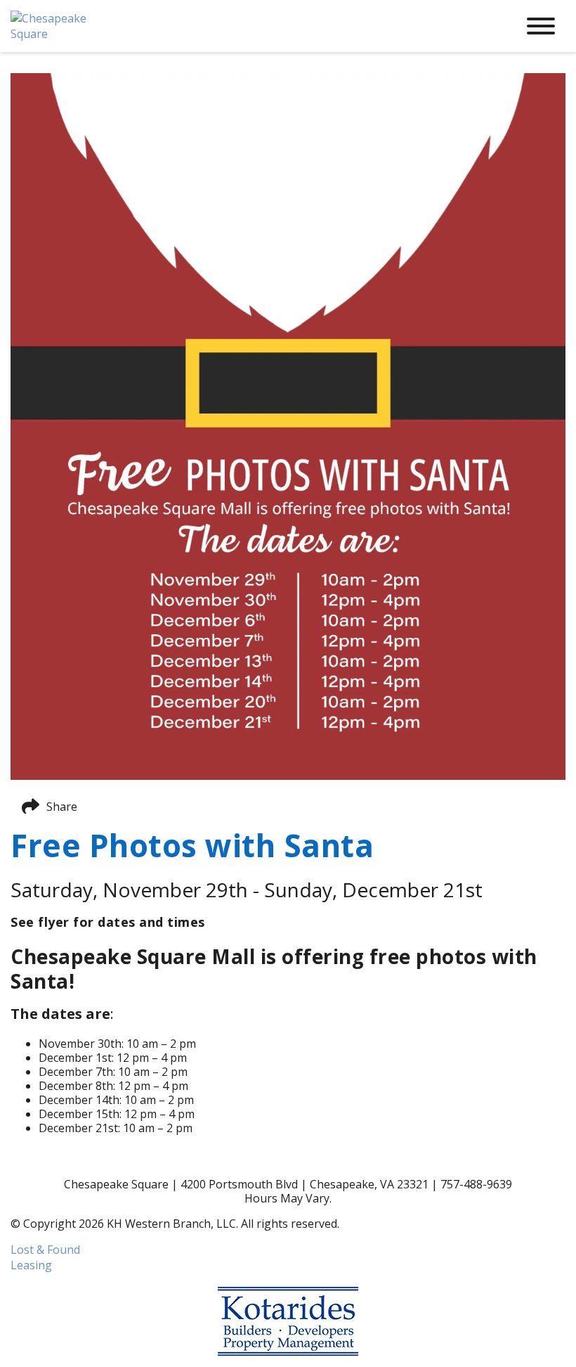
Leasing (31, 1265)
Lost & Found (45, 1249)
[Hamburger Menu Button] (540, 26)
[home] (253, 26)
